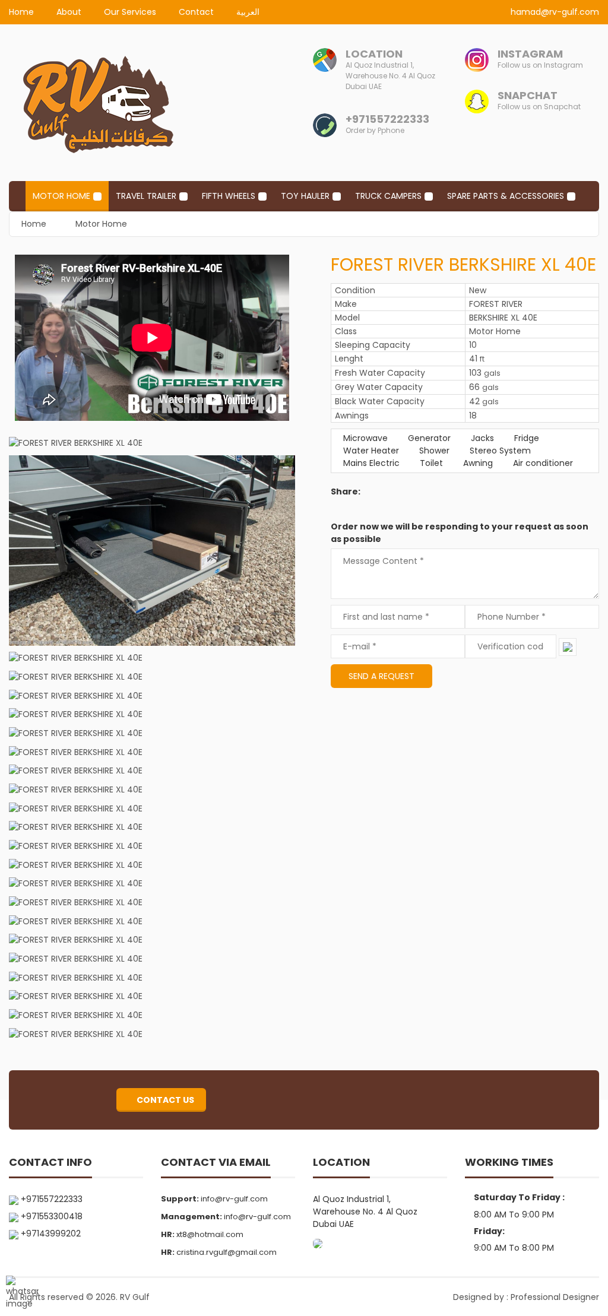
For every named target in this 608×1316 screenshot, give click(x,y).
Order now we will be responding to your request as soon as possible (459, 533)
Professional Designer (555, 1297)
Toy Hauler (305, 196)
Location (374, 53)
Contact (196, 12)
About (68, 12)
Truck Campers (388, 196)
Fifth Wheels (228, 196)
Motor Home (61, 196)
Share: (345, 491)
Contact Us (164, 1100)
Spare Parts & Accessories (505, 196)
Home (21, 12)
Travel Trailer (146, 196)
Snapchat (528, 95)
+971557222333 (387, 119)
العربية (247, 12)
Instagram (530, 53)
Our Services (130, 12)
